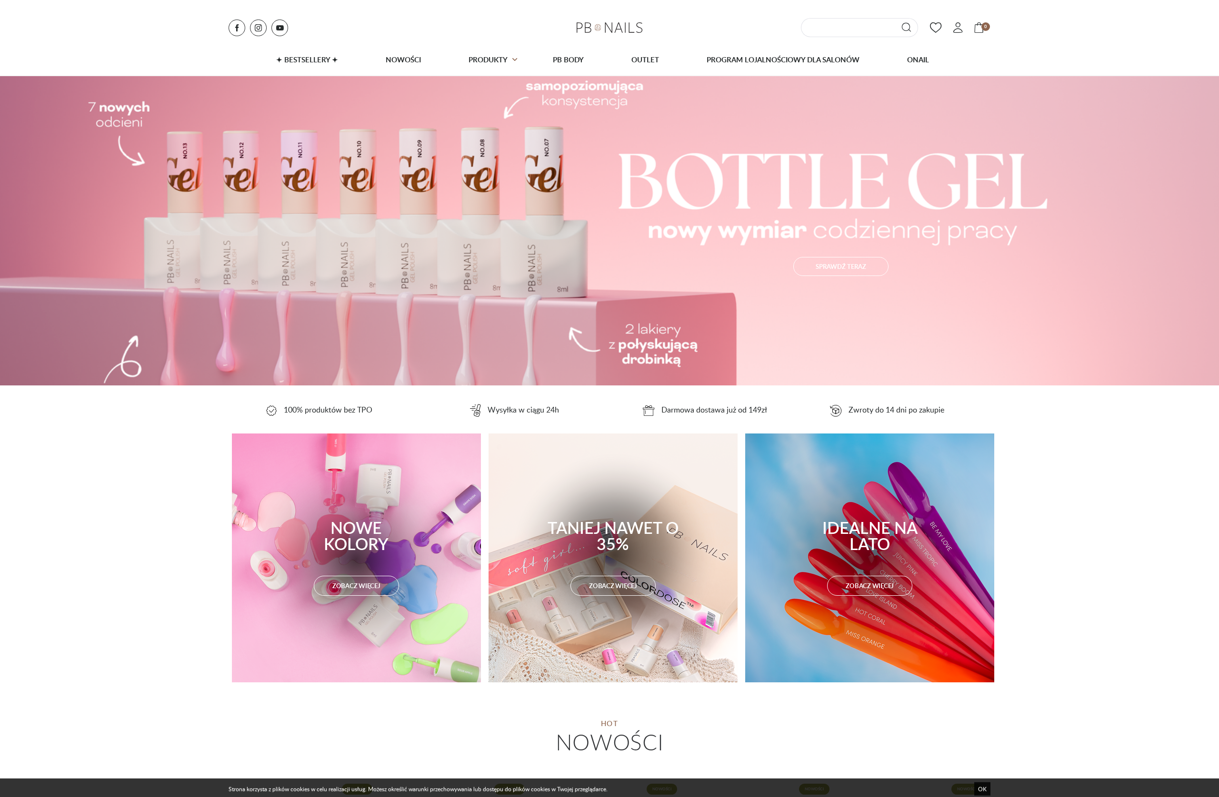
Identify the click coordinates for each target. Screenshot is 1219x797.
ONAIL (918, 59)
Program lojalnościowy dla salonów (783, 59)
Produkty (488, 59)
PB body (568, 59)
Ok (982, 784)
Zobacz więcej (356, 585)
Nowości (403, 59)
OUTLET (645, 59)
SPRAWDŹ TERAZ (841, 266)
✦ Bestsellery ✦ (307, 59)
